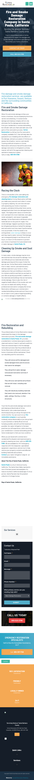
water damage (15, 233)
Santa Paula (5, 465)
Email (6, 561)
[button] (31, 4)
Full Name (8, 553)
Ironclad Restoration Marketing (20, 777)
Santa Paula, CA (19, 244)
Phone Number (9, 582)
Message (7, 569)
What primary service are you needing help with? (14, 591)
